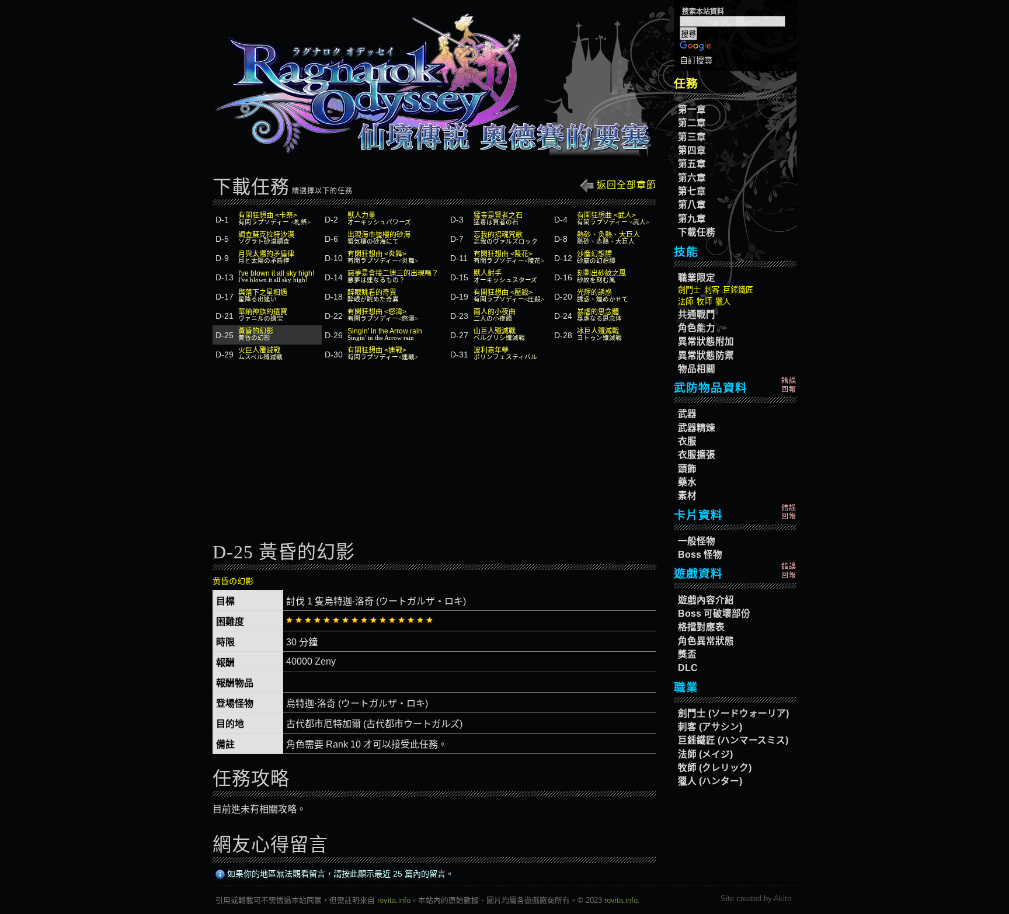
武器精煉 (696, 428)
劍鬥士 (689, 290)
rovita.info (393, 900)
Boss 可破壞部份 (714, 613)
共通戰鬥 (696, 314)
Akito (782, 898)
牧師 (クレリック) (714, 768)
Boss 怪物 (700, 554)
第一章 (692, 109)
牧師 (704, 301)
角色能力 (696, 328)
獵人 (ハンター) (710, 781)
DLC (688, 668)
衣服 (687, 441)
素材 (687, 496)
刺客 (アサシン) (710, 727)
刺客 (711, 290)
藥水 (687, 482)
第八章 (692, 205)
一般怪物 (696, 541)
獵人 (722, 301)
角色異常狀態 (706, 641)
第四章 (692, 150)
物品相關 (696, 369)
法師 (685, 301)
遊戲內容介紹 (706, 600)
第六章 (692, 178)
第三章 (692, 137)
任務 (686, 83)
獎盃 (687, 654)
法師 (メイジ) (705, 754)
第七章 (692, 191)
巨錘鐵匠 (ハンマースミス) (733, 740)
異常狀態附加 (706, 341)
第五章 (692, 164)
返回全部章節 (625, 185)
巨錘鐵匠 (738, 290)
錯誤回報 (788, 385)
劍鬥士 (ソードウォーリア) (733, 713)
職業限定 (696, 278)
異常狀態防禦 (706, 355)
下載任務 (696, 232)
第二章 (692, 123)
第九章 (692, 219)
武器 (687, 414)
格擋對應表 (701, 627)
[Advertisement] (434, 455)
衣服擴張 (696, 455)
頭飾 (687, 469)
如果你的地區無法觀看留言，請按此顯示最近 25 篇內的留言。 (339, 873)
